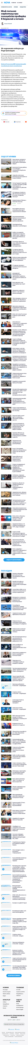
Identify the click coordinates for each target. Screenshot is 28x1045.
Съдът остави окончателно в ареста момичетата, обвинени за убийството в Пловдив (19, 534)
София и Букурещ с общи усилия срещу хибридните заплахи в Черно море (19, 764)
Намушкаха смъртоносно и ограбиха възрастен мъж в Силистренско (19, 509)
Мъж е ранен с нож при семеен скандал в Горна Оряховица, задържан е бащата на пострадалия (19, 350)
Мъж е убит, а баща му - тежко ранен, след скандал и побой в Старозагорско (18, 518)
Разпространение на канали (20, 1032)
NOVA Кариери (20, 1007)
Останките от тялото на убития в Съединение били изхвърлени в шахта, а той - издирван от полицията (19, 358)
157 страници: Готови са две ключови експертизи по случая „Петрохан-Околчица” (19, 194)
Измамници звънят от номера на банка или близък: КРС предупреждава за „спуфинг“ (18, 485)
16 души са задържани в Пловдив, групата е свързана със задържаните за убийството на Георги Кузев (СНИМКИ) (18, 468)
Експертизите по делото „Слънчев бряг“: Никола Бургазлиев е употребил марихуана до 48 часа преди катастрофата (19, 868)
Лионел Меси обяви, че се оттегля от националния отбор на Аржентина (19, 591)
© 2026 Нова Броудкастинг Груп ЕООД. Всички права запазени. (14, 1040)
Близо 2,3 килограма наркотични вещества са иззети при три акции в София (19, 451)
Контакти (17, 1033)
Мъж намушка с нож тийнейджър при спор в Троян (18, 284)
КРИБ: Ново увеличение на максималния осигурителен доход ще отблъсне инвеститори (19, 897)
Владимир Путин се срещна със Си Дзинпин (18, 724)
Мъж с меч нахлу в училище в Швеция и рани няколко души (19, 315)
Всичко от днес (7, 991)
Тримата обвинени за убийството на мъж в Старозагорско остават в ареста (19, 435)
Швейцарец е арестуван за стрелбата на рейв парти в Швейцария (19, 772)
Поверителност (6, 1035)
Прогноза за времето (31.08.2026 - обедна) (18, 943)
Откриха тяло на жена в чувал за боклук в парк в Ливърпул (18, 630)
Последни (5, 989)
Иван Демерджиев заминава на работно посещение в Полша (18, 796)
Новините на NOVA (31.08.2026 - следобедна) (19, 708)
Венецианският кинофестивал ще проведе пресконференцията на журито (18, 888)
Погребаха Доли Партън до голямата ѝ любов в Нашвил (18, 843)
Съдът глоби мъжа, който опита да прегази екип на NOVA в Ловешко (19, 959)
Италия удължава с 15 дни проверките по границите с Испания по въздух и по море (19, 928)
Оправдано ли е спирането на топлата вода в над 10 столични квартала (18, 828)
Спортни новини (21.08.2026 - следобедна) (19, 692)
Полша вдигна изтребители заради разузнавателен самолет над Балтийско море (19, 607)
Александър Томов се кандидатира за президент (18, 701)
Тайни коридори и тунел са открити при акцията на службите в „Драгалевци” (19, 300)
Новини (13, 2)
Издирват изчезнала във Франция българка (19, 382)
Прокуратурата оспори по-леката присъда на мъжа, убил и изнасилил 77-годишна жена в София (19, 502)
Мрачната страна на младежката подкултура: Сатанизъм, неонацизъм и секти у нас (19, 308)
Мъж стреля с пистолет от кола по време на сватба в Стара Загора (19, 812)
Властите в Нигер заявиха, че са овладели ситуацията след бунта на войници (19, 169)
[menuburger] (2, 2)
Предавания (6, 1004)
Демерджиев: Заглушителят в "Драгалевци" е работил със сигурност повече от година (19, 276)
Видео (4, 995)
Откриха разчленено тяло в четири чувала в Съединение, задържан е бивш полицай (19, 375)
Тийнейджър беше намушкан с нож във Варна (19, 225)
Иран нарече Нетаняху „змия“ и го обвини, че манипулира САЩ (18, 780)
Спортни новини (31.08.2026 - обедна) (17, 935)
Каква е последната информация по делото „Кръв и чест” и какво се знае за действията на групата (18, 235)
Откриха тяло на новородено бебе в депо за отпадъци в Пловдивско (19, 622)
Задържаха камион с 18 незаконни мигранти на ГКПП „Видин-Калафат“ (18, 525)
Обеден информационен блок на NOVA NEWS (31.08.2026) (18, 788)
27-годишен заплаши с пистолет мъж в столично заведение (19, 267)
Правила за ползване (20, 1035)
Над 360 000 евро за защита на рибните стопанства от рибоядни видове (19, 583)
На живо (19, 2)
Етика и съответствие (9, 1036)
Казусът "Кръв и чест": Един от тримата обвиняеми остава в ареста (18, 418)
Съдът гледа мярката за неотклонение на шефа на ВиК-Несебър (19, 409)
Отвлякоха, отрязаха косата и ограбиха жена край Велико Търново (19, 476)
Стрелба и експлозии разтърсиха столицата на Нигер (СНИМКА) (19, 177)
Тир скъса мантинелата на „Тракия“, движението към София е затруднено (19, 670)
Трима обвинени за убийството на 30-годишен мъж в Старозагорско (17, 458)
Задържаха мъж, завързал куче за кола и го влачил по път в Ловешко (19, 494)
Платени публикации (18, 1036)
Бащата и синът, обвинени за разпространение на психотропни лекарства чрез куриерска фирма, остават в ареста (19, 332)
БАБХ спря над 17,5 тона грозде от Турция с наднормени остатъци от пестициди (19, 718)
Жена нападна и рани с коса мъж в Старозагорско (18, 851)
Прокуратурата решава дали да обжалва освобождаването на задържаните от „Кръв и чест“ (19, 401)
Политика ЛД (12, 1035)
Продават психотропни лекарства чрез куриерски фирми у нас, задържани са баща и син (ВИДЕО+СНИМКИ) (19, 367)
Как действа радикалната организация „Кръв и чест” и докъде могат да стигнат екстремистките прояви (19, 392)
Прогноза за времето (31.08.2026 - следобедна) (19, 684)
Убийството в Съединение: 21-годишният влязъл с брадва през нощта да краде (19, 324)
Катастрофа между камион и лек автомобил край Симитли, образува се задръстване (19, 741)
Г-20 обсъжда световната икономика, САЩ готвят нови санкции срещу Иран (19, 967)
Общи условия (22, 1033)
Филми (4, 1008)
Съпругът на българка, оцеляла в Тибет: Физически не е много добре (18, 749)
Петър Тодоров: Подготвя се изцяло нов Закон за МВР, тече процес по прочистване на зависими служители (19, 185)
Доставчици (12, 1033)
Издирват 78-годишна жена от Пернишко (18, 819)
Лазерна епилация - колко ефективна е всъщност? (19, 613)
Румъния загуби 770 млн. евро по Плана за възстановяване (18, 804)
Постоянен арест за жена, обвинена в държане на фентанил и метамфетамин (19, 244)
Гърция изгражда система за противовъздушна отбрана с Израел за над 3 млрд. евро (19, 921)
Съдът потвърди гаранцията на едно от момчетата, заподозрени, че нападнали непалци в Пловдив (19, 341)
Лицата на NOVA (20, 991)
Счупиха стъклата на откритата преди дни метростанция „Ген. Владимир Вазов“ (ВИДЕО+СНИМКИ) (18, 426)
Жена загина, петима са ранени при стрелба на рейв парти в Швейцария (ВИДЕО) (19, 161)
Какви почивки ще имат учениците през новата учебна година (18, 757)
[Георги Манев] (2, 23)
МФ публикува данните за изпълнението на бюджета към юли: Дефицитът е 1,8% (19, 639)
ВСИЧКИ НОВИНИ (14, 975)
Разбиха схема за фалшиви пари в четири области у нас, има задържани (19, 259)
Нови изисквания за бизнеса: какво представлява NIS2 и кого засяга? (19, 647)
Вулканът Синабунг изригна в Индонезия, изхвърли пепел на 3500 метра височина (18, 952)
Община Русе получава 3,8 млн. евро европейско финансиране (19, 733)
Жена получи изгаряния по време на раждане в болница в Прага (19, 654)
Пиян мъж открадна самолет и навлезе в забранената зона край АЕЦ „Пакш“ (18, 836)
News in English (19, 1009)
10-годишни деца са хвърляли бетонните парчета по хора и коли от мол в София (19, 251)
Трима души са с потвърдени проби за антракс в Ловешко (18, 662)
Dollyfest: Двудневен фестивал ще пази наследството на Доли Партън (18, 576)
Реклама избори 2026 (10, 1032)
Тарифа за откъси (5, 1033)
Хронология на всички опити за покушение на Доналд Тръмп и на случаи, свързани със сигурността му (19, 542)
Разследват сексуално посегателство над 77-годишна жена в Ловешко (19, 210)
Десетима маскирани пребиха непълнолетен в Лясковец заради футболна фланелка (19, 219)
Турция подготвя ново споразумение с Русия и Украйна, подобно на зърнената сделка (18, 678)
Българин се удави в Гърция (19, 902)
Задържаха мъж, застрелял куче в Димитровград (17, 442)
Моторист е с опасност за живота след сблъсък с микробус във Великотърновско (19, 599)
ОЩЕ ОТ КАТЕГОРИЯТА (14, 560)
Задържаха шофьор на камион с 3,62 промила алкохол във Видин (18, 292)
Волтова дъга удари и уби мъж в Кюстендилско (19, 911)
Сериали (5, 1006)
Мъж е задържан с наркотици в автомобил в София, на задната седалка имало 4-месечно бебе (19, 551)
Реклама (3, 1032)
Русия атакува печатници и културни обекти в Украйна (19, 859)
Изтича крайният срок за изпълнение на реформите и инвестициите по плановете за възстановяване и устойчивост (19, 878)
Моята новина (6, 993)
